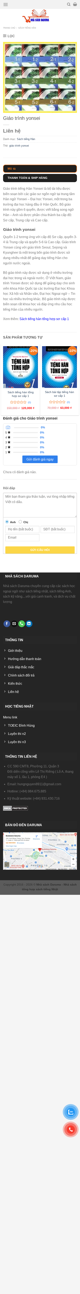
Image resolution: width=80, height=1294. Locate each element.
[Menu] (5, 4)
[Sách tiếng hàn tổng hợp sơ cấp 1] (20, 367)
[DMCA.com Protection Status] (15, 808)
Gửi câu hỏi (40, 550)
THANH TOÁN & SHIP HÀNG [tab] (27, 177)
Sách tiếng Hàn (27, 28)
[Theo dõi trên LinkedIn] (29, 623)
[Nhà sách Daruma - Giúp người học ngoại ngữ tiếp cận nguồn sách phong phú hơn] (40, 16)
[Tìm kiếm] (68, 4)
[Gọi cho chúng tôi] (21, 623)
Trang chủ (9, 28)
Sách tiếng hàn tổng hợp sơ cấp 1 (44, 319)
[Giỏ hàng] (75, 4)
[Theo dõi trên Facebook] (6, 623)
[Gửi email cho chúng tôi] (14, 623)
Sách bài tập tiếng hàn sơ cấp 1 (59, 394)
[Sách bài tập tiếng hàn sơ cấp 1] (59, 367)
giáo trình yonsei (19, 145)
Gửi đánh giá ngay (40, 459)
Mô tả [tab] (12, 168)
